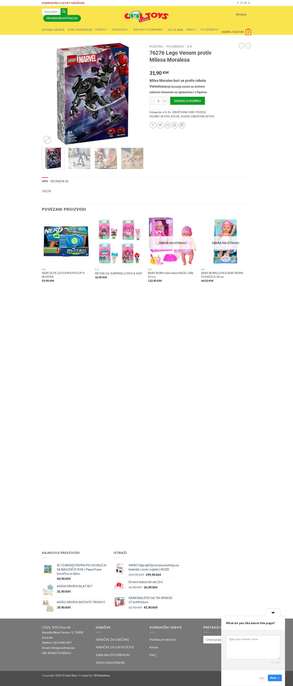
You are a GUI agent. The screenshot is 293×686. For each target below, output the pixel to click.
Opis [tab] (45, 181)
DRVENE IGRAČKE (53, 29)
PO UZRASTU (175, 46)
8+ (169, 112)
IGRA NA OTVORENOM (147, 29)
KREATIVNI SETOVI (202, 116)
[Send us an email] (245, 3)
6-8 (190, 46)
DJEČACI (100, 29)
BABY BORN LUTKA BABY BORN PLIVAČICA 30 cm (222, 274)
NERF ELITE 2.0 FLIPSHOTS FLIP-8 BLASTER (63, 274)
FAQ (152, 655)
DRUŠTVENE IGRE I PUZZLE (189, 112)
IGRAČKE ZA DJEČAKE (112, 639)
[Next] (136, 94)
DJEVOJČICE (120, 29)
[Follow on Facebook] (238, 3)
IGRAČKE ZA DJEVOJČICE (115, 647)
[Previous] (48, 94)
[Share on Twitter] (160, 125)
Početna (156, 46)
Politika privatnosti (162, 639)
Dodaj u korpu (187, 101)
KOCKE (175, 116)
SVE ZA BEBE (175, 29)
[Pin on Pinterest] (174, 125)
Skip (262, 677)
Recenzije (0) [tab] (59, 181)
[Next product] (241, 45)
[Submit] (64, 11)
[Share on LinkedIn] (182, 125)
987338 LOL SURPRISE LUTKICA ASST (118, 273)
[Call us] (249, 3)
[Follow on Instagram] (241, 3)
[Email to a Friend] (167, 125)
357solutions (102, 675)
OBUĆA (190, 29)
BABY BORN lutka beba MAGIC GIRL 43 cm (171, 274)
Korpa (153, 647)
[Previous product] (248, 45)
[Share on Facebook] (153, 125)
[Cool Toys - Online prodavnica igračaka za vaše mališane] (146, 17)
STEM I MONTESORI (80, 29)
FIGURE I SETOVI (159, 116)
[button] (241, 14)
